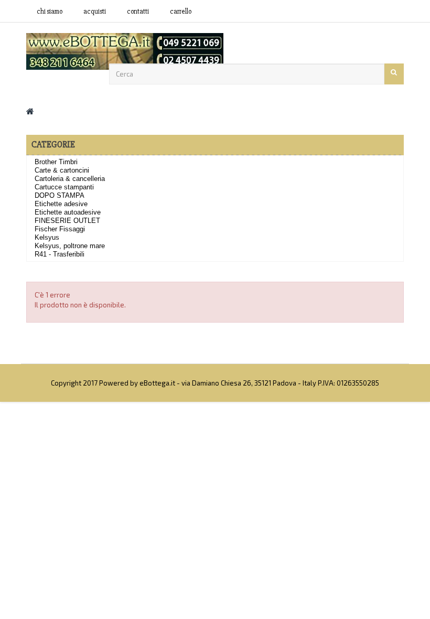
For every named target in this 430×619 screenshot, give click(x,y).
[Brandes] (124, 50)
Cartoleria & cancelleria (70, 179)
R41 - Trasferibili (59, 254)
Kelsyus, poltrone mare (70, 246)
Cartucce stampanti (64, 187)
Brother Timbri (56, 162)
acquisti (94, 11)
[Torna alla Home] (30, 111)
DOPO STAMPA (59, 195)
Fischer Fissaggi (60, 229)
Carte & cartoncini (62, 170)
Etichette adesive (61, 204)
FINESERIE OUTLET (67, 221)
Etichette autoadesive (68, 212)
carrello (180, 11)
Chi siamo (49, 11)
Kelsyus (47, 237)
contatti (138, 11)
